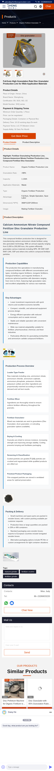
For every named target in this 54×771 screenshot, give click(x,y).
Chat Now (27, 610)
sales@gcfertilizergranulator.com (18, 2)
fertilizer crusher (28, 572)
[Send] (50, 767)
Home (4, 23)
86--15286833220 (44, 2)
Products (13, 23)
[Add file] (3, 767)
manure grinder (11, 572)
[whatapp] (6, 603)
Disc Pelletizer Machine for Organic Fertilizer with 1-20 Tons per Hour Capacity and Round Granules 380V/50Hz (14, 702)
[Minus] (50, 712)
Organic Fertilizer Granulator (29, 23)
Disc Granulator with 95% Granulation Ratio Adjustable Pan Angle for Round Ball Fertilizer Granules (40, 702)
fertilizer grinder (11, 576)
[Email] (11, 603)
